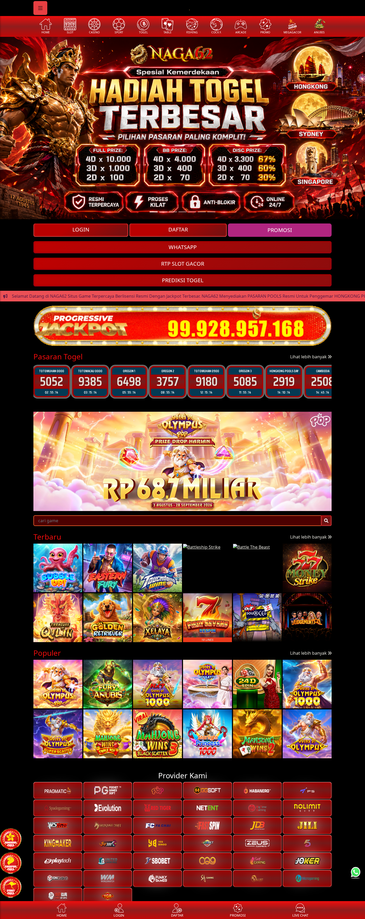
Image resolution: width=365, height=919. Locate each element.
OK (183, 503)
